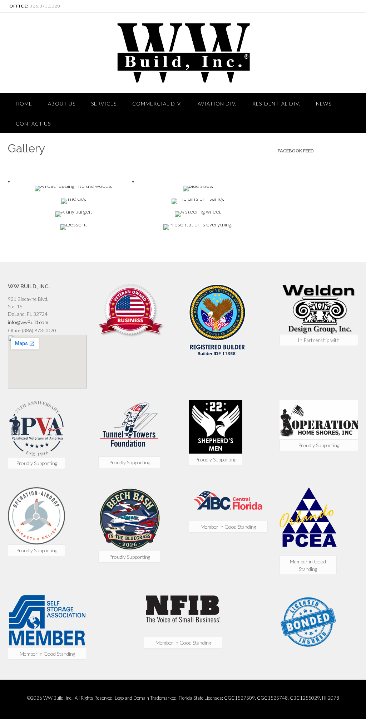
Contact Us (33, 124)
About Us (61, 104)
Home (24, 104)
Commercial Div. (157, 104)
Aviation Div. (217, 104)
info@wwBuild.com (28, 322)
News (323, 104)
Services (104, 104)
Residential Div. (276, 104)
